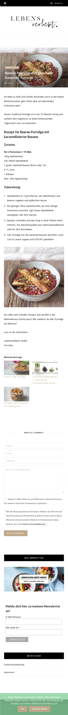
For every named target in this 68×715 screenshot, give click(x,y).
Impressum (9, 672)
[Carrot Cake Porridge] (16, 368)
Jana (10, 83)
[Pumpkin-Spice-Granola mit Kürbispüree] (16, 394)
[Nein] (64, 704)
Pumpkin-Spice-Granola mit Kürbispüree (16, 404)
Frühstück (12, 67)
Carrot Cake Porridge (15, 376)
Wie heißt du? (13, 627)
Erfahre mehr (39, 709)
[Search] (52, 3)
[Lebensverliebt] (34, 22)
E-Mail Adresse (13, 617)
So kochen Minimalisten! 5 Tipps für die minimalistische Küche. (44, 380)
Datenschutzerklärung (34, 524)
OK (22, 709)
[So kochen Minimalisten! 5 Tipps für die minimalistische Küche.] (45, 368)
